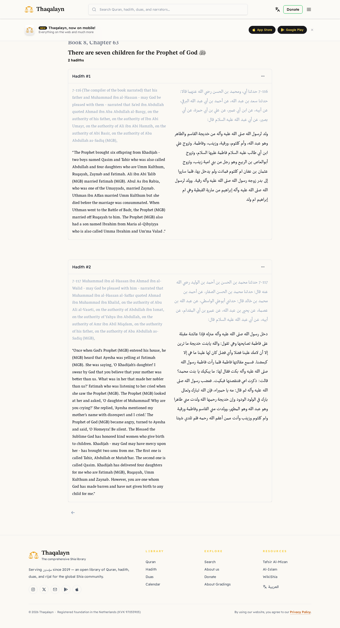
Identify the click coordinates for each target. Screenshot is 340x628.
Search (210, 562)
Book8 (77, 43)
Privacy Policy (300, 612)
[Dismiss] (312, 30)
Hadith (151, 569)
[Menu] (308, 9)
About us (211, 569)
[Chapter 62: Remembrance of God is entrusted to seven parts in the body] (73, 512)
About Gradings (217, 584)
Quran (151, 562)
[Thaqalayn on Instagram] (33, 589)
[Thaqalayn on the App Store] (76, 589)
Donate (210, 577)
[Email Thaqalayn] (55, 589)
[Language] (278, 9)
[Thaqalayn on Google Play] (65, 589)
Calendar (153, 584)
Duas (150, 577)
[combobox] (168, 9)
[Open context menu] (263, 76)
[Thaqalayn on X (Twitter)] (44, 589)
